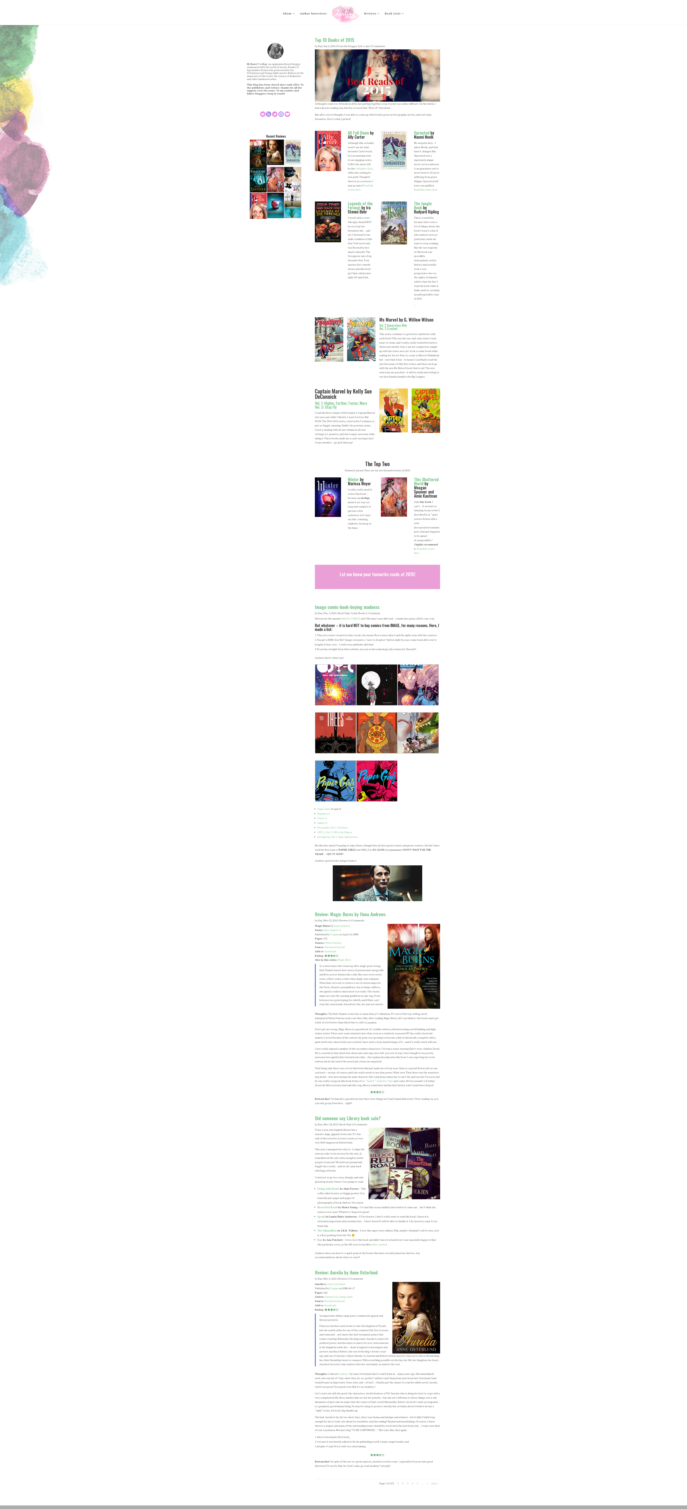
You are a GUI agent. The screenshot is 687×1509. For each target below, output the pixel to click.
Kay (320, 46)
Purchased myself (335, 947)
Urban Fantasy (333, 942)
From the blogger (347, 46)
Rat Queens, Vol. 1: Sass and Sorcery (337, 837)
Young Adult (346, 1296)
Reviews (370, 13)
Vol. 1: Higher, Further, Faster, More (341, 403)
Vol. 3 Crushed (388, 328)
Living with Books (328, 1188)
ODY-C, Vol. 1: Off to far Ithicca (334, 832)
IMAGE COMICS (351, 618)
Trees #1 (322, 818)
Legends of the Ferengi (360, 205)
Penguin (334, 934)
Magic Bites (344, 959)
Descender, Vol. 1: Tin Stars (332, 827)
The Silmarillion (327, 1230)
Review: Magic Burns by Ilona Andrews (350, 914)
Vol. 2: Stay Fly (326, 407)
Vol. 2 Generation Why (393, 325)
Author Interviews (313, 13)
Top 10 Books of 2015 (334, 39)
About (287, 13)
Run (319, 1239)
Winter (353, 479)
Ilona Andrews (342, 925)
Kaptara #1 (323, 813)
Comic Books (358, 613)
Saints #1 (322, 823)
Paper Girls (323, 809)
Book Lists (393, 13)
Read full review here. (426, 189)
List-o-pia (363, 46)
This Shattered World (426, 481)
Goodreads (330, 951)
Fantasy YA (331, 1296)
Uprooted (421, 133)
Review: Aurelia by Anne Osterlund (346, 1272)
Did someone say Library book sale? (348, 1118)
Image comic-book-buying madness (347, 606)
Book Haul (344, 613)
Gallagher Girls (364, 168)
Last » (435, 1483)
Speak (321, 1216)
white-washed (379, 1244)
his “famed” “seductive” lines (378, 1081)
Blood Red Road (327, 1207)
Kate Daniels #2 (332, 930)
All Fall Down (358, 133)
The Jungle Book (423, 205)
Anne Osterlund (336, 1284)
